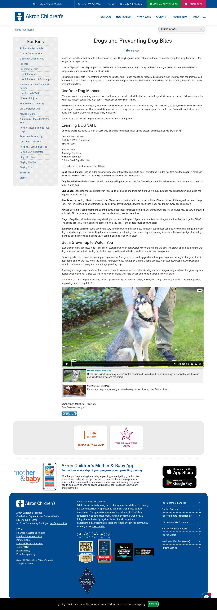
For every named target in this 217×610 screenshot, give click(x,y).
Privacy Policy (23, 550)
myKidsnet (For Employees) (176, 541)
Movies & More (27, 113)
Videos (23, 177)
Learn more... (98, 526)
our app (89, 479)
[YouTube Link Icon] (102, 535)
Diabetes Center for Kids (32, 58)
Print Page (134, 50)
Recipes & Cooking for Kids (33, 146)
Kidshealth (28, 29)
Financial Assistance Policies (30, 532)
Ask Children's (136, 4)
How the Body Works (30, 93)
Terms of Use (22, 546)
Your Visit (162, 16)
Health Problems (28, 74)
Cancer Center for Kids (31, 53)
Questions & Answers (30, 141)
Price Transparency (25, 554)
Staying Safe (26, 167)
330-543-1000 (94, 4)
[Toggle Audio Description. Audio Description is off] (200, 290)
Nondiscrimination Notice (29, 536)
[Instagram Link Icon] (87, 535)
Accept (153, 604)
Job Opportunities (58, 523)
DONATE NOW (194, 4)
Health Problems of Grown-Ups (35, 79)
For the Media (169, 534)
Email (34, 519)
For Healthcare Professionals (176, 515)
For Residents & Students (175, 522)
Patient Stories (169, 547)
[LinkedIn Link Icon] (95, 535)
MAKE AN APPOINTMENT (165, 4)
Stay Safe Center (28, 157)
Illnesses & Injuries (29, 98)
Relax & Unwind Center (31, 151)
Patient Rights (23, 539)
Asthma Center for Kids (31, 48)
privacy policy (138, 604)
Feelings (24, 63)
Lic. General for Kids (30, 108)
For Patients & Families (174, 502)
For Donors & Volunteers (174, 528)
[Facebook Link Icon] (80, 535)
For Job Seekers (170, 509)
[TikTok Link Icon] (109, 535)
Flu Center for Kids (29, 68)
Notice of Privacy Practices (29, 543)
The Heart (25, 172)
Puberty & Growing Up (31, 136)
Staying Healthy (28, 162)
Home (18, 29)
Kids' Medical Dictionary (32, 103)
